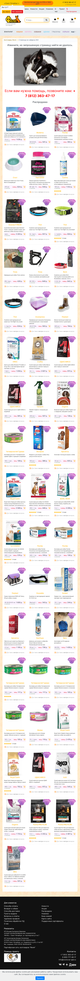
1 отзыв (64, 238)
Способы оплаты (11, 906)
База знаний (47, 916)
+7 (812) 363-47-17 (68, 955)
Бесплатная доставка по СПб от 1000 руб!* (37, 3)
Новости (33, 9)
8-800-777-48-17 (69, 957)
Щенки (46, 32)
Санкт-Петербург (12, 3)
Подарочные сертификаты (52, 921)
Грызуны (56, 32)
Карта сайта (47, 919)
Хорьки (66, 32)
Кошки (19, 32)
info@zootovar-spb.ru (67, 960)
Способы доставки (12, 911)
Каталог (9, 32)
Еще (73, 32)
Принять (40, 978)
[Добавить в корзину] (24, 139)
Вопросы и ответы (11, 916)
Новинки (49, 9)
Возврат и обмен (11, 909)
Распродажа (71, 11)
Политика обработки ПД (14, 921)
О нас (56, 10)
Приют (62, 9)
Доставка (25, 9)
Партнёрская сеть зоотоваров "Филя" (19, 947)
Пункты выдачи (10, 914)
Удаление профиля (11, 919)
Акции (41, 9)
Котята (28, 32)
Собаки (37, 32)
